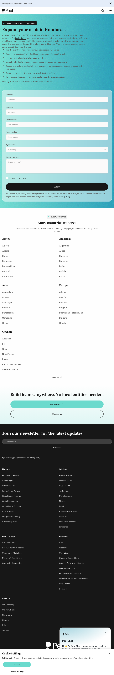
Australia (6, 338)
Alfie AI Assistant (9, 511)
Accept (17, 664)
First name (10, 94)
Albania (62, 292)
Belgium (63, 307)
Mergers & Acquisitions (12, 558)
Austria (62, 297)
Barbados (63, 261)
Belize (62, 266)
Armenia (6, 297)
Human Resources (67, 475)
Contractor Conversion (12, 563)
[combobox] (57, 149)
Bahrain (6, 307)
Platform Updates (9, 521)
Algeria (5, 245)
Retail (61, 506)
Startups (62, 516)
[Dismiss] (110, 3)
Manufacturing (65, 496)
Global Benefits (8, 485)
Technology (64, 490)
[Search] (102, 10)
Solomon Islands (10, 369)
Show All (55, 377)
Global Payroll (8, 480)
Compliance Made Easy (12, 552)
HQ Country (10, 144)
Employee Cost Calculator (70, 573)
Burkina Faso (8, 266)
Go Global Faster (9, 542)
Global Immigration (10, 501)
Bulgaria (63, 317)
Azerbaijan (7, 302)
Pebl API (62, 588)
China (5, 323)
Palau (5, 359)
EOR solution (20, 38)
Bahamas (63, 256)
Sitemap (5, 630)
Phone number (11, 132)
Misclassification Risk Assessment (73, 578)
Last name (10, 107)
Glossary (62, 547)
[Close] (109, 654)
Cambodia (7, 317)
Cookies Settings (17, 671)
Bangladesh (8, 312)
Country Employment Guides (71, 563)
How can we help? (12, 157)
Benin (5, 256)
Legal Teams (64, 485)
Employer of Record (10, 475)
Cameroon (7, 276)
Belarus (63, 302)
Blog (61, 542)
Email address (11, 119)
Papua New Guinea (11, 364)
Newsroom (7, 615)
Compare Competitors (69, 558)
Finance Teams (65, 480)
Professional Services (68, 511)
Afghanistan (8, 292)
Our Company (8, 604)
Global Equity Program (11, 496)
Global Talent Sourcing (11, 506)
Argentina (64, 245)
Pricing (5, 625)
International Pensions (11, 490)
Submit (57, 186)
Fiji (3, 343)
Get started (55, 404)
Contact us (57, 414)
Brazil (62, 276)
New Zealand (8, 354)
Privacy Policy (65, 196)
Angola (5, 250)
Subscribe (57, 448)
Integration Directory (11, 516)
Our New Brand (8, 609)
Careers (5, 620)
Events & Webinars (67, 568)
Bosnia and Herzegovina (71, 312)
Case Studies (64, 552)
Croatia (62, 323)
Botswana (7, 261)
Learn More (27, 3)
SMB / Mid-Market (67, 521)
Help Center (64, 583)
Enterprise (63, 526)
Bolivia (62, 271)
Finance (62, 501)
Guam (5, 349)
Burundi (6, 271)
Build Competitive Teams (13, 547)
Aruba (62, 250)
